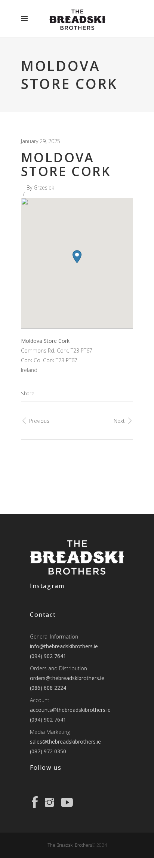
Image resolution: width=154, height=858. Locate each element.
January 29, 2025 (40, 141)
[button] (77, 256)
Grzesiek (44, 187)
